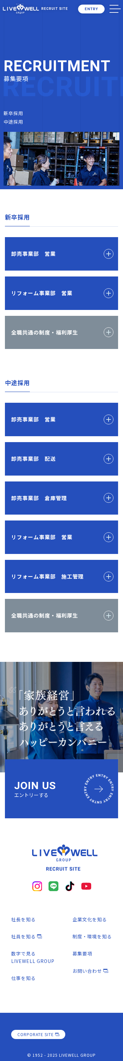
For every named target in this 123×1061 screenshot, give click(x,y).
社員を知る (23, 936)
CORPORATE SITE (35, 1034)
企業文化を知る (89, 919)
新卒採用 (13, 113)
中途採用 (13, 121)
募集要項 (82, 953)
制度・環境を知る (92, 936)
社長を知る (23, 919)
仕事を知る (23, 978)
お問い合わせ (87, 971)
